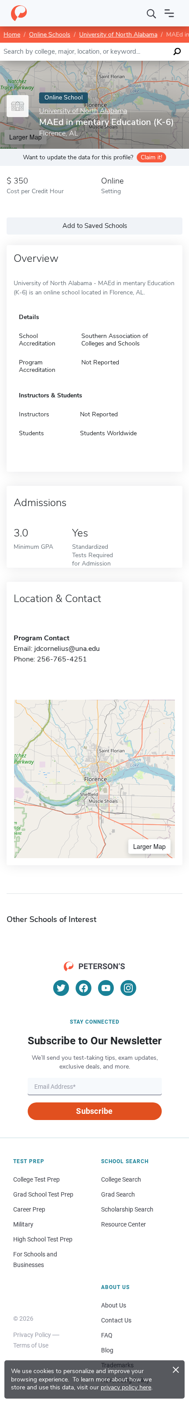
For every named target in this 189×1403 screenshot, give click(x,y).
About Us (113, 1305)
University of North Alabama (118, 34)
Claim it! (151, 157)
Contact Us (116, 1320)
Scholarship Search (127, 1209)
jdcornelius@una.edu (67, 649)
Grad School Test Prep (43, 1194)
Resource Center (123, 1224)
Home (12, 34)
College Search (121, 1179)
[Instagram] (128, 988)
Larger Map (149, 846)
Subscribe (94, 1111)
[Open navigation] (169, 13)
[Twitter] (61, 988)
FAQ (107, 1335)
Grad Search (118, 1194)
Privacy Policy (32, 1334)
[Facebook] (83, 988)
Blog (107, 1350)
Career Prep (29, 1209)
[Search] (151, 13)
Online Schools (49, 34)
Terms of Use (30, 1345)
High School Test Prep (43, 1239)
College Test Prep (36, 1179)
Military (23, 1224)
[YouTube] (106, 988)
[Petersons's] (19, 13)
